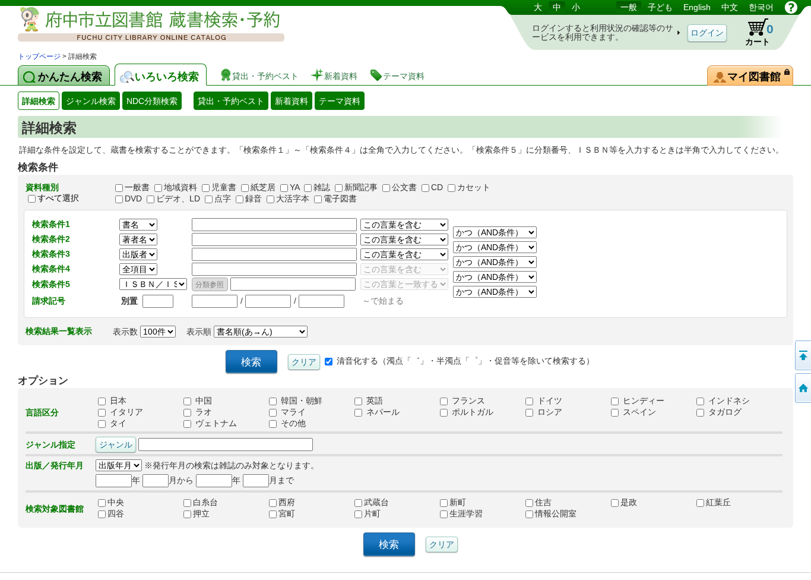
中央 (128, 503)
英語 (373, 401)
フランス (467, 401)
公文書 (404, 187)
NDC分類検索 (152, 101)
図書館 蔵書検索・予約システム (142, 25)
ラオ (202, 412)
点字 (222, 198)
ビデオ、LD (178, 198)
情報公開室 (555, 514)
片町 (385, 514)
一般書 (137, 187)
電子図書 (340, 198)
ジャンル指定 (50, 444)
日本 (116, 401)
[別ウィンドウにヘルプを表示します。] (791, 7)
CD (437, 187)
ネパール (382, 412)
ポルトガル (471, 412)
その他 (292, 423)
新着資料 (291, 101)
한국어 (761, 7)
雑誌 (321, 187)
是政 (641, 503)
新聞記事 (361, 187)
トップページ (39, 56)
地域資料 (180, 187)
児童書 (223, 187)
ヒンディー (642, 401)
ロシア (548, 412)
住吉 (555, 503)
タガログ (724, 412)
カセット (473, 187)
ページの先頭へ (802, 355)
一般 (628, 7)
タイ (116, 423)
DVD (133, 198)
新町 (470, 503)
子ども (660, 7)
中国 (202, 401)
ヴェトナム (215, 423)
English (697, 7)
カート (759, 34)
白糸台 (214, 503)
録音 (253, 198)
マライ (292, 412)
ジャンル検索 (91, 101)
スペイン (638, 412)
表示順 (200, 331)
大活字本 (292, 198)
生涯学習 (470, 514)
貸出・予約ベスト (231, 101)
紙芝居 (263, 187)
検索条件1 (51, 224)
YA (294, 187)
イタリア (125, 412)
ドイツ (548, 401)
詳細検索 (38, 101)
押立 (214, 514)
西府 (299, 503)
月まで (281, 480)
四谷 (128, 514)
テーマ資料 (339, 101)
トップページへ (802, 388)
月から (181, 480)
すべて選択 (58, 198)
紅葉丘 (726, 503)
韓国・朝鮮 (300, 401)
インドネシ (728, 401)
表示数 (126, 331)
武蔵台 (385, 503)
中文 (729, 7)
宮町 (299, 514)
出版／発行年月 (55, 465)
